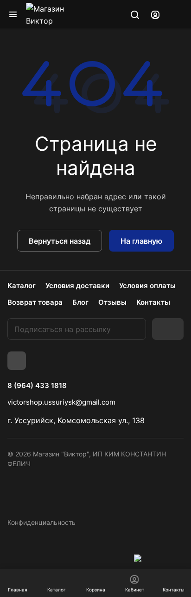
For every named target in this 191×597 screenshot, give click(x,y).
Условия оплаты (147, 285)
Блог (80, 302)
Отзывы (112, 302)
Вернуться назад (59, 241)
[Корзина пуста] (176, 14)
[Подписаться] (168, 329)
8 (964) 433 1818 (37, 386)
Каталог (21, 285)
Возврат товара (35, 302)
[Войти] (155, 14)
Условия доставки (77, 285)
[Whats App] (16, 360)
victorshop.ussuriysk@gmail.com (61, 402)
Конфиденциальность (41, 522)
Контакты (153, 302)
